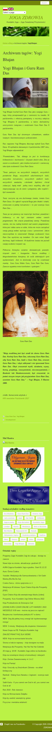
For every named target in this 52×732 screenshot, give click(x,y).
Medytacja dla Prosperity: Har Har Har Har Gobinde (23, 647)
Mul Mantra (8, 531)
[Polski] (5, 9)
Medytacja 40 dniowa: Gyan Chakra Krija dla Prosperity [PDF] (25, 589)
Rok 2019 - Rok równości (13, 690)
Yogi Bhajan (20, 416)
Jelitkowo (40, 518)
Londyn (7, 527)
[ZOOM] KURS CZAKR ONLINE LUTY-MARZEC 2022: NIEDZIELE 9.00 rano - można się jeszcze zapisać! (25, 608)
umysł (23, 539)
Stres (6, 539)
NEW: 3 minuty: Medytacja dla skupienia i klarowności (24, 626)
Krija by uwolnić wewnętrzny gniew (17, 698)
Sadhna (42, 535)
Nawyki (33, 531)
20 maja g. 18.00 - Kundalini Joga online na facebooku (24, 651)
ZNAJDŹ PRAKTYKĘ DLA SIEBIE (17, 634)
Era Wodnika (9, 514)
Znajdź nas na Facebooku (14, 724)
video (31, 539)
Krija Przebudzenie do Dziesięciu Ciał (18, 603)
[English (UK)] (11, 9)
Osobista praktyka (29, 535)
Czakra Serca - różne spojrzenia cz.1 (18, 583)
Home (5, 43)
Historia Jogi (37, 514)
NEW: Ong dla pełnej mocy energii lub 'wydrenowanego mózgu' (25, 620)
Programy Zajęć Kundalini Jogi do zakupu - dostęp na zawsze (24, 557)
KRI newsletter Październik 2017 (16, 398)
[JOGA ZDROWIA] (26, 31)
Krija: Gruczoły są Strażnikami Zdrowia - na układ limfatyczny (23, 669)
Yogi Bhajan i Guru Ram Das (23, 70)
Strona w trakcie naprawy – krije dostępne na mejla (23, 643)
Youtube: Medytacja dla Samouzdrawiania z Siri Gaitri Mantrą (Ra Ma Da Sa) (24, 577)
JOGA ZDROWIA (26, 17)
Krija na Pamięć (9, 663)
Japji (20, 518)
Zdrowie (31, 544)
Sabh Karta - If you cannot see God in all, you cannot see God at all (26, 684)
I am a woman (9, 518)
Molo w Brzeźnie (40, 527)
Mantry (16, 527)
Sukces (14, 539)
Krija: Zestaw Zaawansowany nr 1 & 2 (18, 659)
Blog (11, 43)
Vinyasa (40, 539)
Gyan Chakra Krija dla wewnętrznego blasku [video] (23, 595)
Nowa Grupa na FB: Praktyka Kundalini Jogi (20, 630)
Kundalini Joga (38, 522)
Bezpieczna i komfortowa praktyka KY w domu (21, 615)
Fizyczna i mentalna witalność (15, 702)
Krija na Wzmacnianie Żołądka (15, 694)
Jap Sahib (29, 518)
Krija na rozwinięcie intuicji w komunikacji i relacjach (24, 655)
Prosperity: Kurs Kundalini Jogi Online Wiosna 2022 (23, 599)
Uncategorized (10, 420)
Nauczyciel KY (21, 531)
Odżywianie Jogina (11, 535)
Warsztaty (7, 544)
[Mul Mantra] (8, 443)
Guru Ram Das (11, 416)
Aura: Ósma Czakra (11, 571)
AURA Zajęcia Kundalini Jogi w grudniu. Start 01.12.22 (24, 567)
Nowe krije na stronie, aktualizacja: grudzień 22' (22, 563)
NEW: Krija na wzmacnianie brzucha (17, 639)
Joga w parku (9, 522)
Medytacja (26, 527)
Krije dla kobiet (23, 522)
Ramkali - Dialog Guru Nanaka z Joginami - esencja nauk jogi (26, 676)
